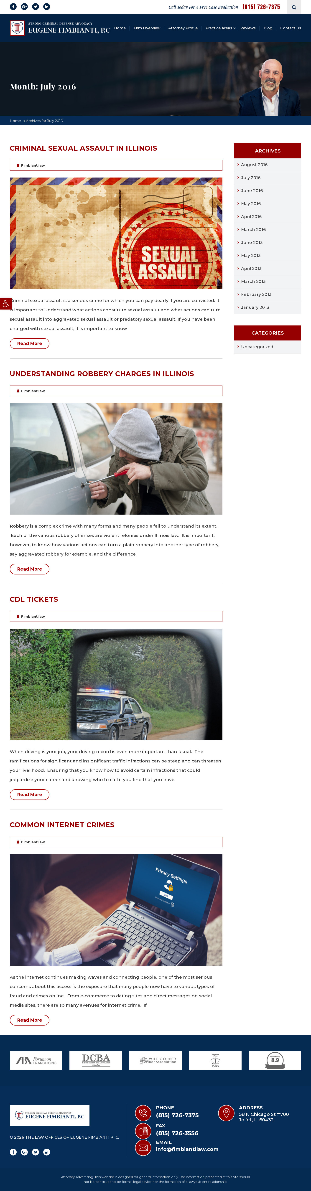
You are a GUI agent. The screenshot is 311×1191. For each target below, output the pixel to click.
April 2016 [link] (251, 216)
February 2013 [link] (256, 294)
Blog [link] (268, 28)
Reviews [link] (248, 28)
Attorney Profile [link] (183, 28)
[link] (6, 304)
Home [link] (120, 28)
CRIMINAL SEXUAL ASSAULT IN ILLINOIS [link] (83, 148)
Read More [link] (29, 343)
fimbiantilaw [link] (33, 165)
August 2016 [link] (254, 164)
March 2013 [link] (253, 281)
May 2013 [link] (251, 255)
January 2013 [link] (255, 307)
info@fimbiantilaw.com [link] (187, 1149)
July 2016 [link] (250, 177)
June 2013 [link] (252, 242)
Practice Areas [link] (219, 28)
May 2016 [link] (251, 203)
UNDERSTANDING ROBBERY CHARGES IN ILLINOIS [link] (102, 374)
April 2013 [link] (251, 268)
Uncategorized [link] (257, 346)
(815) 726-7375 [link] (261, 7)
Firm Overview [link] (147, 28)
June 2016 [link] (252, 190)
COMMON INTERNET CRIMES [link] (62, 825)
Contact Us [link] (290, 28)
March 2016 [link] (253, 229)
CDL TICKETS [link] (34, 599)
